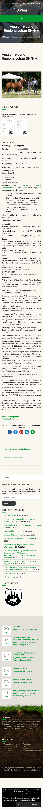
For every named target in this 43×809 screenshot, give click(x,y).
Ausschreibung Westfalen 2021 (17, 458)
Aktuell (15, 629)
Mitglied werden (10, 746)
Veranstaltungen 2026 (22, 645)
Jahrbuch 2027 (10, 515)
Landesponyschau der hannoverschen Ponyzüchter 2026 (26, 639)
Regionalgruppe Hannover (24, 642)
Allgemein (24, 629)
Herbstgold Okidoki (12, 531)
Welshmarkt (28, 744)
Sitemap (6, 748)
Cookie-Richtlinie (29, 800)
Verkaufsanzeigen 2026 (22, 671)
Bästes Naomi (9, 573)
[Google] (21, 432)
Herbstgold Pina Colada (13, 535)
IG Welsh (5, 37)
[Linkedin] (27, 432)
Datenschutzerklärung (32, 751)
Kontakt (26, 748)
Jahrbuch (33, 629)
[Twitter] (15, 432)
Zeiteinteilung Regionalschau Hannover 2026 (22, 525)
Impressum (8, 751)
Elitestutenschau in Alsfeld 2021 (17, 449)
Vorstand (27, 746)
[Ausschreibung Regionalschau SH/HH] (21, 85)
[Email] (33, 432)
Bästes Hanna (9, 577)
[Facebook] (10, 432)
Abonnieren (9, 503)
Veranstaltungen (10, 744)
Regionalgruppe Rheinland (24, 693)
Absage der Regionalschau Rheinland (19, 539)
